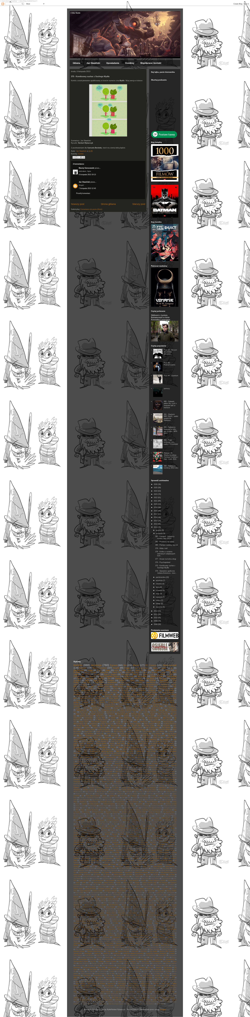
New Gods (95, 919)
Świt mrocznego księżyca (116, 1003)
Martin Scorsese (138, 775)
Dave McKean (88, 733)
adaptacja (83, 686)
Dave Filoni (98, 761)
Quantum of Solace (88, 781)
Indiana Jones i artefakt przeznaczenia (157, 862)
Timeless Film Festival (80, 787)
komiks (81, 154)
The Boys (162, 785)
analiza (160, 694)
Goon (84, 765)
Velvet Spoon (91, 979)
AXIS (128, 797)
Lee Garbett (113, 773)
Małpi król (119, 908)
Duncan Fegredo (154, 718)
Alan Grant (146, 706)
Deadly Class (140, 718)
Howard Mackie (84, 860)
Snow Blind (93, 959)
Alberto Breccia (93, 801)
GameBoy (77, 850)
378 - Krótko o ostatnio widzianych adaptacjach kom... (165, 554)
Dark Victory (104, 830)
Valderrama (77, 979)
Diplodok (107, 834)
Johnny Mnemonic (169, 876)
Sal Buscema (159, 781)
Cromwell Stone (150, 826)
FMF (91, 844)
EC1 (80, 735)
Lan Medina (148, 892)
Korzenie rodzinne (124, 888)
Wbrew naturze (78, 791)
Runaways (126, 949)
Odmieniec (158, 921)
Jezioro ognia (154, 872)
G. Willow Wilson (102, 720)
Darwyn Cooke (89, 692)
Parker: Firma (160, 927)
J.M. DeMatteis (85, 866)
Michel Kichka (111, 911)
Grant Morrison (125, 692)
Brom (91, 818)
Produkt (153, 779)
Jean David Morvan (150, 870)
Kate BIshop (86, 884)
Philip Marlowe (89, 931)
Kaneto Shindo (128, 882)
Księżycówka (79, 892)
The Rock (146, 971)
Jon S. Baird (96, 878)
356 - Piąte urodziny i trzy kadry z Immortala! (171, 442)
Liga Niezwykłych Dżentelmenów (103, 896)
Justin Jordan (96, 771)
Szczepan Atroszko (93, 965)
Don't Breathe (91, 836)
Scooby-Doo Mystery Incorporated (133, 953)
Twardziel (157, 975)
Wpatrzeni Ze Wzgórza (116, 791)
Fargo (154, 844)
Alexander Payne (120, 801)
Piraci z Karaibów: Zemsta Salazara (157, 931)
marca (158, 600)
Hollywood (135, 858)
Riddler (76, 945)
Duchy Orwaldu (141, 838)
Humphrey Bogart (142, 860)
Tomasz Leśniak (139, 787)
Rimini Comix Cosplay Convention (116, 945)
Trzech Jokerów (147, 975)
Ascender (152, 729)
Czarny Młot (100, 718)
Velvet (124, 749)
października (161, 577)
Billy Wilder (107, 813)
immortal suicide (82, 696)
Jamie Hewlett (100, 868)
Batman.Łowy (167, 809)
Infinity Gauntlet (86, 864)
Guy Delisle (148, 854)
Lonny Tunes (170, 896)
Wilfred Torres (165, 983)
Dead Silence (134, 832)
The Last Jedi (91, 971)
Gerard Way (165, 763)
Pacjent (76, 927)
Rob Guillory (85, 690)
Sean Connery (109, 955)
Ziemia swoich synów (112, 993)
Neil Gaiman (142, 676)
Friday (92, 848)
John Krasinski (114, 876)
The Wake (169, 971)
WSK (82, 981)
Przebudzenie (116, 937)
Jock (116, 769)
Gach (155, 848)
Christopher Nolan (117, 822)
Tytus (87, 977)
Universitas (148, 977)
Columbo (166, 824)
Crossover (77, 692)
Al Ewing (93, 684)
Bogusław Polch (153, 757)
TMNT (149, 747)
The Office (130, 971)
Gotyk (100, 854)
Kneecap (162, 886)
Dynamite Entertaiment (99, 840)
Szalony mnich (80, 965)
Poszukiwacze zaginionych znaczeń (142, 935)
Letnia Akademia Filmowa (129, 710)
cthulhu (145, 995)
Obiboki (107, 921)
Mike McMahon (146, 911)
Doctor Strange (125, 733)
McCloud (127, 908)
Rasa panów (119, 943)
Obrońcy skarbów (117, 921)
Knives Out (171, 886)
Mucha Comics (99, 668)
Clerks (95, 824)
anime (131, 751)
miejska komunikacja (168, 997)
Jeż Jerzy (110, 769)
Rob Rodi (155, 945)
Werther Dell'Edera (86, 716)
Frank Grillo (160, 846)
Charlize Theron (133, 731)
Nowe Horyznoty (82, 714)
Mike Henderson (134, 911)
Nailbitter (99, 917)
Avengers (110, 680)
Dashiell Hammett (123, 830)
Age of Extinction (97, 799)
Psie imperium (140, 939)
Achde (135, 797)
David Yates (97, 832)
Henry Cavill (84, 858)
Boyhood (107, 816)
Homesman (144, 858)
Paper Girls (142, 927)
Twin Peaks (165, 975)
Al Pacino (159, 799)
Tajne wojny (132, 967)
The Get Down (146, 969)
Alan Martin (167, 799)
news (141, 793)
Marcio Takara (108, 902)
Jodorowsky (128, 874)
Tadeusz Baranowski (162, 965)
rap (124, 999)
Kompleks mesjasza (104, 888)
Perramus (132, 929)
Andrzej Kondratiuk (109, 803)
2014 (156, 524)
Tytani (81, 977)
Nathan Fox (159, 917)
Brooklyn (98, 818)
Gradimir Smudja (109, 854)
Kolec (161, 771)
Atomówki (127, 807)
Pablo (150, 925)
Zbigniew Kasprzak (87, 993)
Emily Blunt (124, 842)
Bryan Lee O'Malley (103, 731)
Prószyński (77, 781)
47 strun (152, 795)
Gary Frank (119, 850)
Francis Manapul (119, 763)
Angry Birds (120, 803)
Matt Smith (136, 907)
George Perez (78, 852)
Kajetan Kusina (108, 882)
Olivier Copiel (86, 923)
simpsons (158, 793)
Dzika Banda (112, 840)
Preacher (76, 937)
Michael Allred (142, 743)
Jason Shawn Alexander (110, 870)
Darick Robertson (125, 718)
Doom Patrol (112, 836)
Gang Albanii (86, 850)
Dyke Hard (77, 840)
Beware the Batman (154, 812)
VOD (172, 977)
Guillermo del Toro (82, 737)
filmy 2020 (106, 997)
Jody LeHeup (139, 874)
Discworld (115, 834)
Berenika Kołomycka (128, 812)
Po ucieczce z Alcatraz (138, 933)
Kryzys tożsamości (84, 890)
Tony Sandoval (151, 787)
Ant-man (147, 803)
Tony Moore (108, 975)
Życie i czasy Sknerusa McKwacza (109, 753)
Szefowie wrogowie (108, 965)
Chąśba (127, 822)
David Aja (99, 733)
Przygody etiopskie (107, 939)
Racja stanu (155, 941)
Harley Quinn (128, 856)
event (116, 670)
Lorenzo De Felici (92, 898)
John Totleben (136, 876)
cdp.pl (145, 672)
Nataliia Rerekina (136, 917)
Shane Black (162, 955)
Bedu (101, 757)
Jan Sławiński (93, 63)
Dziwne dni (132, 840)
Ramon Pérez (109, 943)
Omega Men (106, 923)
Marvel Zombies (101, 904)
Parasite (150, 927)
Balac (82, 809)
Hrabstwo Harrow (106, 860)
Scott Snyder (171, 676)
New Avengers (169, 743)
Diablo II (83, 834)
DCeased (77, 733)
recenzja (96, 665)
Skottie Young (123, 747)
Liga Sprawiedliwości (149, 684)
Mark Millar (164, 680)
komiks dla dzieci (132, 672)
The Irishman (168, 969)
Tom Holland (157, 973)
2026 (156, 484)
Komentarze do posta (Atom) (91, 209)
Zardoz (90, 793)
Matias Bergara (110, 907)
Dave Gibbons (108, 761)
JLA (93, 866)
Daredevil (122, 680)
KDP (89, 882)
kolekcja (129, 706)
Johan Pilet (77, 876)
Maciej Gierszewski (86, 168)
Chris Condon (158, 820)
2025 (156, 488)
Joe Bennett (124, 769)
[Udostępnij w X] (78, 157)
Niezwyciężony (168, 721)
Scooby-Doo (116, 953)
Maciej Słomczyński (125, 900)
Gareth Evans (109, 850)
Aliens (143, 801)
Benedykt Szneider (98, 812)
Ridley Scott (99, 945)
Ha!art (83, 767)
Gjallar (132, 680)
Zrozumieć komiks (171, 993)
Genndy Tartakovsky (156, 850)
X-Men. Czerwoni (138, 989)
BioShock (132, 757)
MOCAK (103, 900)
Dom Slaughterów (159, 834)
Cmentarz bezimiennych (142, 824)
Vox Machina (114, 789)
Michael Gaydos (78, 911)
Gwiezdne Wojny (147, 686)
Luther (166, 898)
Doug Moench (146, 836)
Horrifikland (165, 858)
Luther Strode (133, 773)
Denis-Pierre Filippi (154, 832)
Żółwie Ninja (128, 753)
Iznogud (159, 864)
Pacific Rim (120, 723)
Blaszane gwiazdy (79, 816)
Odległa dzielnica (147, 921)
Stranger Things (96, 963)
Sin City (113, 747)
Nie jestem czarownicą (118, 919)
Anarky (174, 801)
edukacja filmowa (132, 793)
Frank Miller (122, 704)
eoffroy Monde (78, 997)
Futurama (116, 848)
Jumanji (143, 880)
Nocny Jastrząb (84, 745)
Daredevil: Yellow (79, 830)
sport (77, 1001)
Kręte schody (151, 890)
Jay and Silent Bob (136, 870)
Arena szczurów (80, 805)
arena (131, 995)
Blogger (163, 1009)
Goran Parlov (80, 854)
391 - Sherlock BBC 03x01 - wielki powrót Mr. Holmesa (171, 417)
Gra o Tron (139, 704)
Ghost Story (125, 852)
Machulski (90, 743)
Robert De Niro (165, 945)
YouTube (131, 991)
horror (108, 670)
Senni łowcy (120, 955)
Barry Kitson (104, 809)
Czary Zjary (154, 759)
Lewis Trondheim (86, 896)
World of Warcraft (111, 987)
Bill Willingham (122, 757)
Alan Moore (150, 678)
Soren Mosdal (108, 959)
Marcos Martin (94, 775)
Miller (172, 688)
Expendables (86, 763)
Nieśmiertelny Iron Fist (158, 919)
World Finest (100, 716)
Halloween (77, 856)
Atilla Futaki (111, 807)
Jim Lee (127, 739)
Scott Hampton (78, 955)
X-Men (99, 670)
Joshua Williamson (169, 708)
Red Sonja (146, 943)
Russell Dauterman (150, 745)
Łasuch (104, 795)
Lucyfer (117, 721)
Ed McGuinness (169, 840)
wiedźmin (151, 690)
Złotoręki (105, 995)
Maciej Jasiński (112, 900)
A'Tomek (116, 797)
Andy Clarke (127, 755)
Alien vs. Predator (133, 801)
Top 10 (85, 749)
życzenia (102, 702)
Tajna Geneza (112, 967)
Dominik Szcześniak (141, 733)
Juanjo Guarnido (84, 880)
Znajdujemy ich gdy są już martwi (101, 751)
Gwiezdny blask (169, 854)
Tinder (120, 973)
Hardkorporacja (106, 856)
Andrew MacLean (119, 729)
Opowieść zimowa (79, 925)
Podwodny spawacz (154, 933)
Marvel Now (116, 672)
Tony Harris (166, 747)
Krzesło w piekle (97, 890)
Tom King (115, 690)
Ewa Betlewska (78, 844)
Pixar (86, 933)
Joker (83, 688)
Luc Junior (123, 898)
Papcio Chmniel (132, 927)
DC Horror (112, 718)
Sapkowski (170, 745)
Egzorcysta (147, 761)
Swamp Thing (98, 785)
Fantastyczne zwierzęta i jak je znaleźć (126, 844)
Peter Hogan (150, 929)
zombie (93, 702)
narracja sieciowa (84, 999)
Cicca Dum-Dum (143, 822)
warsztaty (167, 793)
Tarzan (145, 785)
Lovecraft (102, 898)
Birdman (115, 813)
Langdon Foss (159, 892)
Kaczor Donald (90, 672)
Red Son (138, 943)
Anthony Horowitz (171, 803)
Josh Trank (145, 878)
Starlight (100, 961)
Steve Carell (145, 961)
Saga (117, 694)
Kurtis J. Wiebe (107, 892)
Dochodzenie (130, 834)
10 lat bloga (123, 795)
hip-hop (132, 997)
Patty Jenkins (78, 929)
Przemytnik (171, 937)
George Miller (115, 720)
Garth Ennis (106, 708)
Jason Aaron (128, 676)
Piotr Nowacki (115, 745)
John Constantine (87, 741)
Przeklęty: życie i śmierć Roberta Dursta (136, 937)
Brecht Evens (158, 816)
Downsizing (156, 836)
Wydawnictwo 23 (139, 791)
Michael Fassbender (168, 908)
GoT (131, 704)
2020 (156, 504)
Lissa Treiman (129, 896)
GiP (137, 720)
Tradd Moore (162, 787)
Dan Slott (86, 708)
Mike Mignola (150, 682)
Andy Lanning (138, 755)
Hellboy (142, 680)
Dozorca (164, 836)
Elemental (115, 842)
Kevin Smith (144, 741)
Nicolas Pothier (104, 919)
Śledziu (100, 678)
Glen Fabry (145, 852)
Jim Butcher (87, 874)
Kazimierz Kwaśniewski (107, 884)
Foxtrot (152, 846)
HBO (143, 720)
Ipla (119, 864)
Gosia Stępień (91, 854)
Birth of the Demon (126, 813)
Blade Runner (170, 813)
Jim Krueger (97, 874)
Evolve (172, 842)
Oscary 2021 (118, 925)
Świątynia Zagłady (131, 1003)
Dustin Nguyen (100, 698)
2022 (156, 497)
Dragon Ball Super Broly (81, 838)
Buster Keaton (144, 818)
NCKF (77, 917)
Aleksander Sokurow (106, 801)
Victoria (110, 979)
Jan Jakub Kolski (124, 868)
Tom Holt (166, 973)
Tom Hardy (115, 787)
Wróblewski (128, 791)
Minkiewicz (101, 913)
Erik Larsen (144, 842)
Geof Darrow (135, 735)
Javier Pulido (124, 870)
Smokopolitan (83, 959)
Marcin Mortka (101, 743)
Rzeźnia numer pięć (168, 949)
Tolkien (107, 787)
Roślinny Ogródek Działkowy (111, 949)
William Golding (97, 985)
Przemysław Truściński (158, 937)
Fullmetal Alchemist (143, 763)
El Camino (99, 842)
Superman (139, 670)
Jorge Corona (116, 878)
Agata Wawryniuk (84, 799)
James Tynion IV (163, 686)
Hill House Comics (123, 767)
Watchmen (136, 981)
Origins (89, 925)
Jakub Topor (146, 866)
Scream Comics (169, 781)
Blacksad (160, 813)
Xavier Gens (94, 991)
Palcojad (95, 927)
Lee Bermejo (93, 894)
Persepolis (140, 929)
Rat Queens (129, 943)
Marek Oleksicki (131, 902)
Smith (167, 957)
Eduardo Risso (110, 704)
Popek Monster (101, 935)
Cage (174, 818)
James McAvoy (169, 866)
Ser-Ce (85, 783)
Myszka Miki (78, 694)
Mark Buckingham (125, 775)
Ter (86, 969)
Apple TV (168, 755)
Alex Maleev (166, 727)
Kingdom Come (129, 771)
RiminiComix (132, 945)
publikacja (118, 999)
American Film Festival (130, 702)
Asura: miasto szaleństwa (98, 807)
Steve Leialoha (155, 961)
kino (92, 696)
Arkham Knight (92, 805)
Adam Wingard (155, 797)
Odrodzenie (167, 921)
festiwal (154, 672)
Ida (92, 862)
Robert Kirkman (156, 676)
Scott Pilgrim (78, 747)
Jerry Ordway (105, 872)
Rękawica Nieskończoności (95, 951)
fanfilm (92, 997)
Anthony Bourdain (157, 803)
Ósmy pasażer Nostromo (149, 1001)
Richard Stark (136, 714)
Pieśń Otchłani (112, 931)
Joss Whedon (167, 769)
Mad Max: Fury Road (148, 710)
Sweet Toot (108, 785)
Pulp (156, 939)
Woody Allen (99, 987)
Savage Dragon (149, 714)
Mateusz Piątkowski (163, 904)
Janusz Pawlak (84, 870)
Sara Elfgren (88, 953)
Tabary (139, 785)
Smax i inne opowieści (156, 957)
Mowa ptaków (113, 915)
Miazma (147, 908)
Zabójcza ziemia (159, 991)
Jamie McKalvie (111, 868)
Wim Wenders (121, 985)
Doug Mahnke (156, 733)
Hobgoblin (127, 858)
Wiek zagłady (122, 983)
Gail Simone (155, 763)
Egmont (113, 665)
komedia (152, 997)
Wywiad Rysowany (169, 749)
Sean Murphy (98, 690)
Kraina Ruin (165, 888)
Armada (112, 805)
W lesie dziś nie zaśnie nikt (146, 979)
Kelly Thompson (169, 884)
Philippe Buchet (100, 931)
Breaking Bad (148, 816)
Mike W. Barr (157, 911)
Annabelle (139, 803)
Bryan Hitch (88, 731)
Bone (88, 816)
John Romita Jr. (102, 741)
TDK (145, 965)
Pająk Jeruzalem (86, 927)
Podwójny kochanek (168, 933)
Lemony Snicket (149, 894)
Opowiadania (112, 63)
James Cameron (79, 739)
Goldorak (173, 852)
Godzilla (153, 852)
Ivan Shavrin (150, 864)
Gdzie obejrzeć (129, 850)
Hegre (146, 856)
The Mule (111, 971)
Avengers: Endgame (170, 807)
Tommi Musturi (97, 975)
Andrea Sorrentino (104, 729)
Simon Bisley (102, 747)
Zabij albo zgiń (147, 991)
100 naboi (139, 753)
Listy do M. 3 (139, 896)
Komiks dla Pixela (90, 888)
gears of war (150, 751)
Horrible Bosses (155, 858)
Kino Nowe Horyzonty (159, 741)
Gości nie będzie (159, 735)
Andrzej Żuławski (116, 755)
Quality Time (93, 941)
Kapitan (137, 882)
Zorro (148, 993)
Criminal (171, 731)
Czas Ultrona (172, 826)
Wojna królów (160, 985)
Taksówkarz (141, 967)
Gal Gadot (163, 848)
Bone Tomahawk (97, 816)
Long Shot (160, 896)
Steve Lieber (166, 961)
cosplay (138, 995)
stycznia (159, 607)
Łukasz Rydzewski (99, 727)
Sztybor (94, 725)
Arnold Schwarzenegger (137, 729)
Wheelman (173, 981)
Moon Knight (143, 712)
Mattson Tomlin (95, 908)
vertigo (90, 670)
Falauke (97, 844)
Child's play (135, 820)
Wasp (114, 981)
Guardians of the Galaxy (143, 698)
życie (163, 672)
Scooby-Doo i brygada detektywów (156, 953)
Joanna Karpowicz (150, 739)
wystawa (87, 727)
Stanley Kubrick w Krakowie (161, 783)
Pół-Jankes (83, 941)
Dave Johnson (119, 761)
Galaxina (171, 848)
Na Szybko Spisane (82, 777)
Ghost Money (105, 852)
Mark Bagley (162, 688)
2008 (156, 624)
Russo (134, 949)
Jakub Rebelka (100, 769)
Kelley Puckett (157, 884)
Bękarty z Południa (163, 716)
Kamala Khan (132, 741)
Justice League (84, 771)
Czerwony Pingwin (81, 828)
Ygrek (161, 791)
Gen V (138, 850)
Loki (153, 896)
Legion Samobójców (114, 894)
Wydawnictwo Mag (137, 987)
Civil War (173, 822)
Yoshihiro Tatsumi (171, 791)
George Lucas (118, 708)
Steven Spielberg (82, 725)
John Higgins (103, 876)
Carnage (98, 759)
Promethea (162, 779)
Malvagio (161, 710)
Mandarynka (86, 902)
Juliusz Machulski (133, 880)
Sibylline (107, 957)
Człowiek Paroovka (107, 828)
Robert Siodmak (120, 947)
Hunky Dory (153, 860)
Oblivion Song (156, 777)
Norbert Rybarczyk (106, 723)
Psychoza (150, 939)
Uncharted (109, 977)
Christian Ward (85, 822)
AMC (123, 797)
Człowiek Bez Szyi (165, 759)
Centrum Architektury (113, 820)
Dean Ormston (112, 733)
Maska (112, 743)
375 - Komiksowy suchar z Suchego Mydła (165, 567)
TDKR (151, 965)
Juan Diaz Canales (118, 741)
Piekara (96, 745)
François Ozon (83, 848)
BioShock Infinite (164, 729)
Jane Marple (166, 868)
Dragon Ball (102, 692)
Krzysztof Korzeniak (110, 890)
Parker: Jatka (170, 927)
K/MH (84, 882)
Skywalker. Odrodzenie (131, 957)
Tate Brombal (168, 967)
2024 (156, 491)
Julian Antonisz (121, 880)
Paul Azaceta (125, 700)
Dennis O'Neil (166, 832)
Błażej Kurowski (166, 818)
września (159, 580)
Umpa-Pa (101, 977)
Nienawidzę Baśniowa (112, 777)
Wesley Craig (149, 725)
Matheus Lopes (87, 907)
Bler (109, 678)
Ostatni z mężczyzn (97, 714)
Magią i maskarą (161, 900)
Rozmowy (89, 678)
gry (172, 668)
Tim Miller (112, 973)
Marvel (136, 665)
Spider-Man (104, 672)
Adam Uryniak (144, 797)
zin (82, 795)
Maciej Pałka (156, 773)
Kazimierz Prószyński (123, 884)
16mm (79, 678)
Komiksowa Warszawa (109, 710)
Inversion (113, 864)
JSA (98, 866)
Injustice (83, 769)
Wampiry (89, 981)
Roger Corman (165, 947)
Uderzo (116, 749)
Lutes (160, 898)
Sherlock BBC (90, 747)
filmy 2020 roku (116, 997)
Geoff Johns (125, 688)
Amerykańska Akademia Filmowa (91, 755)
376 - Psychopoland (162, 562)
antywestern (120, 793)
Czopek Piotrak (94, 828)
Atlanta (120, 807)
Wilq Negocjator (109, 985)
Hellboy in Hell (98, 767)
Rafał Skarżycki (87, 943)
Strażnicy (106, 963)
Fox (146, 846)
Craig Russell (121, 826)
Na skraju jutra (155, 743)
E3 (149, 840)
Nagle (87, 680)
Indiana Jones (159, 698)
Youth (138, 991)
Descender (97, 704)
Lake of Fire (138, 892)
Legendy (102, 894)
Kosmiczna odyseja (138, 888)
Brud (116, 818)
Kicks (110, 886)
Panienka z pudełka (134, 723)
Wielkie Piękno (133, 983)
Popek (92, 935)
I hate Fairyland (167, 767)
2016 (156, 517)
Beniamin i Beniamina (112, 812)
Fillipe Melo (114, 846)
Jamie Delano (90, 868)
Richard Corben (123, 714)
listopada (159, 533)
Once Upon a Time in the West (141, 923)
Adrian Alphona (113, 702)
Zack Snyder (170, 991)
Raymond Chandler (108, 781)
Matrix (119, 907)
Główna (76, 63)
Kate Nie (95, 884)
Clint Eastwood (120, 759)
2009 (156, 621)
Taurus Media (162, 714)
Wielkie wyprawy (145, 983)
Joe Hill (155, 874)
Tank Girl (150, 967)
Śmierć (95, 1003)
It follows (90, 769)
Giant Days (147, 735)
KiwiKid (92, 700)
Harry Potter (138, 856)
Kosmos (149, 888)
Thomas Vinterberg (100, 973)
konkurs (76, 702)
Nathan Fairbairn (148, 917)
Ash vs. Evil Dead (143, 805)
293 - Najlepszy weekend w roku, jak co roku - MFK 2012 (170, 430)
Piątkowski (145, 779)
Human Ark (146, 737)
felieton (98, 997)
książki (116, 668)
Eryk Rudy (153, 842)
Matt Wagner (145, 907)
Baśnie (141, 696)
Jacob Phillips (136, 866)
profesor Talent (108, 999)
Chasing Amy (126, 820)
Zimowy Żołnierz (100, 793)
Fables (104, 763)
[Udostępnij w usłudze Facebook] (81, 157)
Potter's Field (159, 935)
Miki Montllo (167, 911)
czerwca (159, 590)
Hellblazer (138, 692)
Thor (98, 688)
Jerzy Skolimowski (117, 872)
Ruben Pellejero (128, 781)
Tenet (81, 969)
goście (133, 690)
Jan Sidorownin (155, 868)
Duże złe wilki (170, 838)
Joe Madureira (165, 739)
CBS (171, 757)
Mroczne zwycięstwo (154, 915)
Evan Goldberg (163, 842)
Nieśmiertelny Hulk (80, 723)
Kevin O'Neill (102, 886)
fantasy (171, 700)
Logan (148, 896)
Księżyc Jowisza (171, 890)
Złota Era (86, 995)
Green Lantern (137, 765)
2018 (156, 511)
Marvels (124, 904)
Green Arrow (127, 765)
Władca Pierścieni (152, 791)
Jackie (127, 866)
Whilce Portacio (92, 983)
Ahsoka (128, 799)
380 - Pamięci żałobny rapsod (166, 545)
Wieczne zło (111, 983)
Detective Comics (86, 698)
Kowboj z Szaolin (79, 773)
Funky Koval (100, 848)
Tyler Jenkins (106, 749)
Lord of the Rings (79, 898)
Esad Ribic (171, 761)
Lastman (104, 773)
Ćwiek (92, 753)
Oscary (76, 690)
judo (138, 997)
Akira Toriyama (149, 799)
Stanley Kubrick (146, 783)
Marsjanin (171, 902)
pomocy (167, 388)
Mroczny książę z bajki (169, 915)
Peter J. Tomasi (122, 779)
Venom (155, 700)
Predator (84, 937)
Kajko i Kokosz (81, 710)
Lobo (172, 741)
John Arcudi (134, 769)
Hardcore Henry (95, 856)
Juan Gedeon (155, 878)
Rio (139, 945)
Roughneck (88, 949)
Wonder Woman (102, 791)
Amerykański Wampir (128, 696)
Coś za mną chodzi (89, 826)
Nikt (75, 745)
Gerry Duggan (128, 720)
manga (137, 706)
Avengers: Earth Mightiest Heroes (151, 807)
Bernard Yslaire (141, 812)
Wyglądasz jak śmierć (99, 989)
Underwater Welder (137, 977)
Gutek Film (139, 854)
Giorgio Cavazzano (133, 708)
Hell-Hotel (118, 737)
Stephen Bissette (111, 961)
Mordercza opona (79, 915)
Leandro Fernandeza (80, 894)
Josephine (136, 878)
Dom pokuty (170, 834)
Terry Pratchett (103, 969)
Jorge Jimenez (156, 769)
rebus (129, 999)
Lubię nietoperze (113, 898)
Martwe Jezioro (89, 904)
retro (134, 999)
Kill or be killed (118, 886)
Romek (174, 947)
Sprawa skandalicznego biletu (122, 783)
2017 (156, 514)
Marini (116, 775)
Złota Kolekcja (96, 995)
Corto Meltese (138, 759)
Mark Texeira (162, 902)
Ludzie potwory (144, 898)
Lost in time (123, 773)
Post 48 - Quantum (171, 376)
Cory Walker (159, 731)
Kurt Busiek (89, 773)
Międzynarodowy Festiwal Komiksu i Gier (121, 712)
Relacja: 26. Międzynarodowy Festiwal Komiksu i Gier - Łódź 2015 (171, 456)
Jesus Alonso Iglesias (141, 872)
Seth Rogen (93, 783)
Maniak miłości (96, 902)
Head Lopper (153, 720)
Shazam (102, 783)
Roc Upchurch (131, 947)
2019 (156, 507)
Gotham (91, 765)
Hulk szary (131, 860)
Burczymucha (119, 731)
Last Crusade (170, 892)
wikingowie (136, 1001)
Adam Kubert (124, 727)
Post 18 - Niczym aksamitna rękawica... (170, 352)
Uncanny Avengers (102, 789)
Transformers (145, 700)
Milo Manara (91, 913)
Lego (134, 894)
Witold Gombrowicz (133, 985)
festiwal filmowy (170, 694)
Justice (78, 882)
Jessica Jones (116, 739)
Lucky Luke (152, 688)
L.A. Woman (128, 892)
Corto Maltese (147, 731)
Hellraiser (167, 856)
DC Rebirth (80, 761)
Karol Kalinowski (107, 771)
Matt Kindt (120, 743)
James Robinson (79, 868)
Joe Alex (148, 874)
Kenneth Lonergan (79, 886)
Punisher (126, 745)
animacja (125, 690)
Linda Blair (119, 896)
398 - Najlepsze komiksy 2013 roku (171, 467)
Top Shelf (117, 975)
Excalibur (76, 763)
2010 (156, 618)
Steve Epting (137, 694)
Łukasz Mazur (113, 795)
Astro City (85, 807)
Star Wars (87, 682)
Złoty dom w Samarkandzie (119, 995)
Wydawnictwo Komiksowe (113, 706)
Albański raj (82, 801)
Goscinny (113, 692)
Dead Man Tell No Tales (121, 832)
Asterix (78, 807)
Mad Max (126, 721)
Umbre (93, 977)
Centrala (150, 696)
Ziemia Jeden (100, 993)
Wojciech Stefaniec (147, 985)
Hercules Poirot (95, 858)
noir (92, 686)
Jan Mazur (145, 868)
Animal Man (130, 803)
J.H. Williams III (168, 737)
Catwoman (145, 702)
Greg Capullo (126, 698)
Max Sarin (130, 743)
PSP (145, 925)
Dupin (162, 838)
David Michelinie (86, 832)
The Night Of (120, 971)
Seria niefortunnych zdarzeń (134, 955)
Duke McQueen (153, 838)
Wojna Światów (89, 791)
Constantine (88, 718)
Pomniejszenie (83, 935)
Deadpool (95, 708)
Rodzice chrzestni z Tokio (151, 947)
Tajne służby (122, 967)
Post (127, 935)
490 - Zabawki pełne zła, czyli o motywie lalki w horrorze (170, 404)
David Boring (135, 830)
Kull (87, 892)
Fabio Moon (95, 763)
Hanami (89, 767)
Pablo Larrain (159, 925)
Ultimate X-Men (95, 706)
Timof (107, 690)
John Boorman (144, 769)
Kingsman (139, 771)
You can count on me (119, 991)
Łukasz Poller (86, 1003)
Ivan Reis (141, 864)
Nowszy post (77, 204)
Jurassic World (172, 880)
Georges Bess (88, 852)
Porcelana (111, 935)
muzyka (97, 674)
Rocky (139, 947)
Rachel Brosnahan (143, 941)
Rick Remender (107, 694)
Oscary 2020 (108, 925)
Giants (133, 852)
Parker (85, 706)
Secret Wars (77, 783)
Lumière (153, 898)
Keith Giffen (136, 884)
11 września (133, 795)
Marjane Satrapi (151, 902)
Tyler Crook (95, 749)
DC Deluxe (161, 674)
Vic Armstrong (102, 979)
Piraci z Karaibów (139, 931)
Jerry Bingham (94, 872)
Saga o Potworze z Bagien (144, 781)
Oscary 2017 (100, 779)
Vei (84, 979)
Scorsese (171, 953)
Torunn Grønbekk (128, 975)
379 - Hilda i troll (161, 548)
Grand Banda (121, 854)
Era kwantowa (134, 842)
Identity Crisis (109, 862)
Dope (128, 761)
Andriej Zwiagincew (95, 803)
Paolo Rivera (121, 927)
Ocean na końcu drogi (132, 921)
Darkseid (112, 830)
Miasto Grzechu (137, 908)
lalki (158, 997)
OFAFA (147, 777)
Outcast (165, 704)
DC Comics (150, 665)
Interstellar (105, 864)
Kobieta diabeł (78, 888)
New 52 (136, 674)
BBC (77, 809)
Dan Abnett (89, 761)
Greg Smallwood (150, 765)
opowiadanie (112, 682)
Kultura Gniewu (79, 676)
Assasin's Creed (156, 805)
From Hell (114, 735)
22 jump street (143, 795)
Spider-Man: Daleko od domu (124, 959)
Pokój (75, 935)
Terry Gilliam (93, 969)
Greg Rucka (172, 735)
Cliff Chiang (103, 824)
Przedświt (171, 779)
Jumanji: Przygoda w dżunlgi (156, 880)
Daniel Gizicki (170, 828)
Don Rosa (162, 678)
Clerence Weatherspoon (83, 824)
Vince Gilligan (119, 979)
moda (75, 999)
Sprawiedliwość (169, 959)
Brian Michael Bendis (107, 684)
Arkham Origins (103, 805)
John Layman (125, 682)
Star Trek (93, 961)
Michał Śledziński (98, 712)
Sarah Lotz (97, 953)
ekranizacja (171, 995)
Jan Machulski (135, 868)
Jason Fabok (93, 739)
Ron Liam (79, 949)
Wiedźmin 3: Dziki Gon (137, 749)
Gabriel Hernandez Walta (143, 848)
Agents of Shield (161, 753)
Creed (146, 759)
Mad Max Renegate (139, 900)
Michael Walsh (160, 775)
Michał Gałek (90, 911)
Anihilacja (147, 755)
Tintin (126, 973)
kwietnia (159, 597)
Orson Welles (98, 925)
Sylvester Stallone (157, 963)
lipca (158, 587)
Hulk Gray (122, 860)
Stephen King (135, 961)
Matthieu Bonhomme (82, 908)
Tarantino (158, 967)
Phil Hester (79, 931)
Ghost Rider (115, 852)
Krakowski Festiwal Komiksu (107, 700)
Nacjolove (92, 917)
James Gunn (155, 708)
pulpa (85, 753)
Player (118, 933)
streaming (84, 1001)
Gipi (138, 852)
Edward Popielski (79, 842)
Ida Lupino (99, 862)
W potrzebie (160, 979)
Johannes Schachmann (90, 876)
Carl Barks (122, 684)
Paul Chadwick (98, 929)
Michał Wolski (100, 911)
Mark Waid (138, 682)
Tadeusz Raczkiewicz (89, 967)
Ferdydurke (171, 844)
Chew (116, 688)
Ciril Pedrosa (165, 822)
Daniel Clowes (159, 828)
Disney (167, 670)
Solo (100, 959)
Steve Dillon (87, 785)
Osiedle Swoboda (153, 704)
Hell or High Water (156, 856)
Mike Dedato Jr (122, 911)
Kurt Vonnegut (95, 892)
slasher (174, 999)
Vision (127, 979)
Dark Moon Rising (92, 830)
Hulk (133, 688)
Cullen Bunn (169, 702)
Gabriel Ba (124, 735)
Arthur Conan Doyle (129, 805)
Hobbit (133, 767)
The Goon (103, 725)
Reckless (118, 781)
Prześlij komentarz (83, 193)
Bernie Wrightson (111, 757)
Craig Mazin (110, 826)
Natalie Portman (123, 917)
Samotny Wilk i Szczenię (167, 951)
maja (158, 594)
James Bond (171, 698)
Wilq (158, 725)
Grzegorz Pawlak (163, 765)
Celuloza (101, 820)
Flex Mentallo (129, 846)
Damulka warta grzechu (145, 828)
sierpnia (159, 584)
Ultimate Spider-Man (133, 725)
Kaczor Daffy (97, 882)
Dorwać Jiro (122, 836)
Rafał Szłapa (98, 680)
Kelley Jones (146, 884)
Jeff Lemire (86, 674)
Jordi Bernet (105, 878)
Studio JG (127, 963)
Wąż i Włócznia (125, 989)
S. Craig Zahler (110, 951)
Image (127, 668)
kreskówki (142, 690)
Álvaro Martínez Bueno (93, 795)
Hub (115, 860)
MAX (97, 900)
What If (165, 981)
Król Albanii (122, 890)
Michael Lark (84, 712)
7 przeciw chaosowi (164, 795)
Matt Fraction (149, 775)
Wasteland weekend (124, 981)
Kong (114, 888)
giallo (125, 997)
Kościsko (156, 888)
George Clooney (169, 850)
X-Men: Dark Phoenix (151, 989)
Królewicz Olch (140, 890)
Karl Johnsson (163, 882)
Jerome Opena (83, 872)
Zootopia (142, 993)
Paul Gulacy (110, 779)
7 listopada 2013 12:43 (87, 188)
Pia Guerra (110, 714)
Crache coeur (101, 826)
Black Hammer (141, 757)
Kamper (118, 882)
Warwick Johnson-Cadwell (102, 981)
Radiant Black (166, 941)
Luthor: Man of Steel (80, 900)
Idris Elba (118, 862)
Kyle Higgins (118, 892)
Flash (110, 763)
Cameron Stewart (88, 759)
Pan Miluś (104, 927)
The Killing (81, 971)
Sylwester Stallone (170, 963)
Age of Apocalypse (152, 727)
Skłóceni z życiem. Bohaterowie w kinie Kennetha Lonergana (160, 317)
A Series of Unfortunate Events (89, 797)
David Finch (145, 830)
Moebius (152, 913)
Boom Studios (118, 686)
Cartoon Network (109, 759)
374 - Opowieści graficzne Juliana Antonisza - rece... (166, 572)
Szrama (135, 700)
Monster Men (161, 913)
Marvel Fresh (79, 670)
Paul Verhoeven (110, 929)
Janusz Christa (81, 700)
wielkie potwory (125, 1001)
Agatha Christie (137, 727)
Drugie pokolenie (118, 838)
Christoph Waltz (104, 822)
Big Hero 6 (89, 813)
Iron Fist (133, 864)
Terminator (153, 785)
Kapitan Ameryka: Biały (149, 882)
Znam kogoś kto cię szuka (129, 993)
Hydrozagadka (155, 767)
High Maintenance (107, 858)
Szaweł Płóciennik (137, 747)
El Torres (107, 842)
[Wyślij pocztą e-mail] (74, 157)
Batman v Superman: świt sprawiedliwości (148, 809)
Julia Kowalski (110, 880)
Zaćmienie (77, 993)
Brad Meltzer (116, 816)
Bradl (124, 816)
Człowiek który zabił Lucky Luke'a (125, 828)
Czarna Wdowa (161, 826)
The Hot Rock (157, 969)
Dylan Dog (86, 840)
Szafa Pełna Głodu (120, 785)
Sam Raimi (144, 951)
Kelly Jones (118, 771)
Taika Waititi (101, 967)
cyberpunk (140, 751)
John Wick (145, 876)
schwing (147, 999)
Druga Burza (107, 838)
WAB (77, 981)
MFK (171, 674)
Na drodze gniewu (96, 777)
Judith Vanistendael (97, 880)
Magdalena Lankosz (168, 773)
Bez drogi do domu (168, 812)
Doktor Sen (139, 834)
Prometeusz (106, 937)
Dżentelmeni (142, 840)
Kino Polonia (93, 710)
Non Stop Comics (142, 668)
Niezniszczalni (125, 777)
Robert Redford (96, 947)
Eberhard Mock (157, 840)
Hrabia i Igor (95, 860)
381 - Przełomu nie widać (164, 542)
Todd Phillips (134, 973)
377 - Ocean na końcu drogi (165, 559)
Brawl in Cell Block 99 (134, 816)
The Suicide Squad (157, 971)
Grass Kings (116, 765)
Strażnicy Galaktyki (122, 678)
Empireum (163, 761)
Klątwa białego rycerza (150, 886)
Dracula (172, 836)
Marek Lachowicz (106, 775)
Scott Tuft (99, 955)
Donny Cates (134, 684)
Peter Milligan (149, 723)
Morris (135, 721)
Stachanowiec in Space (81, 961)
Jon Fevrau (86, 878)
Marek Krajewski (119, 902)
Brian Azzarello (132, 686)
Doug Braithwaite (134, 836)
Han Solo (85, 856)
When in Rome (80, 983)
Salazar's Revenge (123, 951)
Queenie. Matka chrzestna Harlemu (111, 941)
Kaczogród (125, 674)
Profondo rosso (94, 937)
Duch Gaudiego (130, 838)
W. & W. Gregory (171, 979)
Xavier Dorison (83, 991)
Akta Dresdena (137, 716)
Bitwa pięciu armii (139, 813)
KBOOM (152, 680)
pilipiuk (99, 696)
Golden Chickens (163, 852)
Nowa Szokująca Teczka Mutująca (86, 921)
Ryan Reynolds (154, 949)
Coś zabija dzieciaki (163, 696)
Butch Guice (155, 818)
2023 (156, 494)
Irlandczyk (126, 864)
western (85, 702)
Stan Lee (136, 783)
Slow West (144, 957)
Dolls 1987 (148, 834)
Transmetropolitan (116, 725)
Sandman (164, 684)
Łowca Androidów (164, 1001)
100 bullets (113, 727)
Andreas (84, 803)
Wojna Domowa (154, 749)
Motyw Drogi (103, 915)
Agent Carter (119, 799)
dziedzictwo (161, 995)
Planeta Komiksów (107, 933)
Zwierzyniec (110, 793)
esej (86, 997)
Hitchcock (118, 858)
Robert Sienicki (108, 947)
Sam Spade (153, 951)
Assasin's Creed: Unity (170, 805)
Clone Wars (113, 824)
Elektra (155, 761)
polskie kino (149, 793)
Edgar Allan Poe (137, 761)
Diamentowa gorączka (95, 834)
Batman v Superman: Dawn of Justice (121, 809)
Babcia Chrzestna (85, 757)
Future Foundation (127, 848)
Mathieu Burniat (99, 907)
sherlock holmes (103, 686)
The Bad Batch (115, 969)
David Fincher (156, 830)
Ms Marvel (144, 721)
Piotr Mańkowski (134, 779)
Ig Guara (126, 862)
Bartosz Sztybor (158, 706)
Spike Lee (149, 959)
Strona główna (108, 204)
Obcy (100, 921)
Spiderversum (140, 959)
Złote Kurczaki (121, 751)
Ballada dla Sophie (92, 809)
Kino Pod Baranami (151, 771)
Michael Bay (155, 908)
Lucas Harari (133, 898)
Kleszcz (138, 886)
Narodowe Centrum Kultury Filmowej (163, 712)
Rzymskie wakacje (79, 951)
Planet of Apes (95, 933)
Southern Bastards (170, 723)
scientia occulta (157, 999)
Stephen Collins (123, 961)
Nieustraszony (155, 721)
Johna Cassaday (156, 876)
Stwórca (134, 963)
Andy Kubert (149, 716)
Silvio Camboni (117, 957)
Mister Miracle (132, 913)
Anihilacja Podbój (158, 755)
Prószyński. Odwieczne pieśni (124, 939)
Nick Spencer (164, 682)
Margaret (141, 902)
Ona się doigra (125, 923)
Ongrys (156, 923)
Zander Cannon (80, 793)
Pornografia (120, 935)
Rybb (161, 745)
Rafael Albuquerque (92, 694)
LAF (111, 721)
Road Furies (146, 945)
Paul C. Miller (88, 929)
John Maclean (125, 876)
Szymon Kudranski (122, 965)
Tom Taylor (99, 682)
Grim (149, 670)
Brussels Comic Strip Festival (129, 818)
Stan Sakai (126, 694)
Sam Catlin (135, 951)
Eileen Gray (89, 842)
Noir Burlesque (172, 919)
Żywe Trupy (160, 1003)
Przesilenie (77, 939)
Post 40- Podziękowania (169, 364)
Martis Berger (78, 904)
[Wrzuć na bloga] (76, 157)
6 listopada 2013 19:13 (87, 175)
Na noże (84, 917)
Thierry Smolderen (86, 973)
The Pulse (138, 971)
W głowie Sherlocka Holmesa (130, 789)
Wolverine (138, 678)
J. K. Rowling (168, 864)
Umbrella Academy (88, 789)
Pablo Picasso (170, 925)
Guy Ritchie (158, 854)
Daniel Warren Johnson (82, 704)
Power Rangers (169, 935)
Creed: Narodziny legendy (135, 826)
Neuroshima (85, 919)
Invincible (141, 688)
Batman (82, 668)
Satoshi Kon (107, 953)
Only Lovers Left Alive (167, 923)
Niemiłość (147, 919)
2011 (156, 614)
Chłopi (134, 822)
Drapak (92, 838)
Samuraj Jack (78, 953)
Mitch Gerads (143, 913)
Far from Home (145, 844)
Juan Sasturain (166, 878)
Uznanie (166, 977)
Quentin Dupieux (130, 941)
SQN (158, 723)
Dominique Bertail (79, 836)
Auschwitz (136, 807)
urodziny (102, 1001)
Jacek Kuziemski (107, 866)
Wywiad (163, 700)
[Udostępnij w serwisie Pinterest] (83, 157)
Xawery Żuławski (105, 991)
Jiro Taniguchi (107, 874)
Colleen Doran (156, 824)
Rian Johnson (156, 943)
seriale (163, 668)
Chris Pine (168, 820)
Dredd (99, 838)
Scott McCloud (89, 955)
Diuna (121, 834)
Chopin (149, 820)
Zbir (85, 751)
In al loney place (137, 862)
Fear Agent (161, 844)
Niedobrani (130, 919)
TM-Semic (131, 785)
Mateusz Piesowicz (148, 904)
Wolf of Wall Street (88, 987)
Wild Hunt (156, 983)
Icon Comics (84, 862)
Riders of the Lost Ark (86, 945)
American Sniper (165, 801)
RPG (98, 781)
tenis (96, 1001)
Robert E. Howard (84, 947)
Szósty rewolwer (136, 965)
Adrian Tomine (166, 797)
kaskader (144, 997)
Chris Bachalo (157, 702)
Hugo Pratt (135, 737)
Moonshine (171, 913)
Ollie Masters (96, 923)
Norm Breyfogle (137, 777)
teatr (91, 1001)
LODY (98, 773)
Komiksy (129, 63)
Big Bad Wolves (78, 813)
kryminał (158, 670)
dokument (153, 995)
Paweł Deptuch (122, 929)
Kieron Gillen (83, 721)
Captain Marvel (91, 820)
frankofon (166, 725)
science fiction (148, 674)
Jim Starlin (136, 739)
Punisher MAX (165, 939)
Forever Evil (139, 846)
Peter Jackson (160, 929)
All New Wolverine (152, 801)
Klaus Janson (130, 886)
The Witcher (170, 785)
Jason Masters (95, 870)
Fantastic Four (88, 720)
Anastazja (106, 755)
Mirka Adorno (122, 913)
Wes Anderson (156, 981)
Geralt (97, 852)
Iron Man (145, 708)
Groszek (130, 854)
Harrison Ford (97, 737)
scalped (140, 999)
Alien (77, 755)
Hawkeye (108, 737)
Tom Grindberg (145, 973)
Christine (94, 822)
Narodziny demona (110, 917)
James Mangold (158, 866)
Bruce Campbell (108, 818)
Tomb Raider (87, 975)
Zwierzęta (78, 995)
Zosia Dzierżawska (158, 993)
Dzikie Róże (122, 840)
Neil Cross (77, 919)
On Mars (115, 923)
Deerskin (143, 832)
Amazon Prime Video (87, 729)
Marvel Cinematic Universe (109, 676)
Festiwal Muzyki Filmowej (93, 846)
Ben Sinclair (85, 812)
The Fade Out (135, 969)
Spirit (108, 783)
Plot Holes (125, 933)
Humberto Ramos (143, 767)
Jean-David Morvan (164, 870)
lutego (158, 604)
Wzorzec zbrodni (114, 989)
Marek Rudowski (168, 692)
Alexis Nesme (172, 753)
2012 (156, 611)
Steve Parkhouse (84, 963)
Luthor (172, 898)
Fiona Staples (114, 698)
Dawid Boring (107, 832)
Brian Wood (163, 757)
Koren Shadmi (170, 771)
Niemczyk (139, 919)
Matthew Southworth (158, 907)
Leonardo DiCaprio (162, 894)
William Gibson (85, 985)
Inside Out (156, 737)
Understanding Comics (122, 977)
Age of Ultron (109, 799)
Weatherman (145, 981)
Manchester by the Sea (81, 775)
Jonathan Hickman (151, 692)
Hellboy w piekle (110, 767)
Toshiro (138, 975)
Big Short (98, 813)
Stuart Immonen (116, 963)
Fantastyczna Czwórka (93, 735)
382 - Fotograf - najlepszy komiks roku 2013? (164, 537)
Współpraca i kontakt (150, 63)
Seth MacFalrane (151, 955)
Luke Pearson (79, 743)
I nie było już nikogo (166, 860)
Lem (139, 894)
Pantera (111, 927)
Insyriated (96, 864)
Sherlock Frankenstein (87, 957)
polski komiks (116, 716)
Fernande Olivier (78, 846)
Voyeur (134, 979)
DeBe (155, 668)
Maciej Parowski (145, 773)
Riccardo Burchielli (168, 943)
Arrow (119, 805)
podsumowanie (96, 999)
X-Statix (78, 751)
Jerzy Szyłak (128, 872)
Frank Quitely (131, 763)
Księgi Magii (160, 890)
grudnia (159, 530)
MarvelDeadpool (114, 904)
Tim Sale (107, 688)
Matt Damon (126, 907)
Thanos (156, 747)
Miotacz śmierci (110, 913)
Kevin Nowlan (92, 886)
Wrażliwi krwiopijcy (123, 987)
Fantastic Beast (107, 844)
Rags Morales (98, 943)
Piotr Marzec (128, 931)
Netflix (91, 688)
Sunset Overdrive (144, 963)
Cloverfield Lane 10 (126, 824)
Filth (122, 846)
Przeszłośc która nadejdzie (91, 939)
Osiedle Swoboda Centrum (133, 925)
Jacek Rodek (119, 866)
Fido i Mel (106, 846)
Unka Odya (157, 977)
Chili (143, 820)
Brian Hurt (168, 816)
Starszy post (138, 204)
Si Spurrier (99, 957)
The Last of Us (101, 971)
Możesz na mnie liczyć (126, 915)
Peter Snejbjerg (171, 929)
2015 (156, 521)
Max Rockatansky (108, 908)
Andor (77, 803)
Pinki (120, 931)
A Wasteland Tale (106, 797)
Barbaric (95, 757)
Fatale (106, 735)
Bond (160, 690)
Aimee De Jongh (137, 799)
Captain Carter (80, 820)
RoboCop (136, 745)
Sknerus (92, 676)
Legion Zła (126, 894)
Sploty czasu (159, 959)
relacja (83, 684)
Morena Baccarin (92, 915)
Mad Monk (150, 900)
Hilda (127, 737)
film (125, 665)
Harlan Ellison (118, 856)
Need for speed (169, 917)
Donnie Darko (102, 836)
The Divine (125, 969)
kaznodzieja (162, 751)
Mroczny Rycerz (172, 775)
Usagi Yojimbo (149, 694)
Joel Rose (171, 874)
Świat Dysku (102, 1003)
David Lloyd (166, 830)
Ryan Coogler (143, 949)
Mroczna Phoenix (141, 915)
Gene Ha (145, 850)
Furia (108, 848)
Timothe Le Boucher (96, 787)
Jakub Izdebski (169, 665)
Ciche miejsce (155, 822)
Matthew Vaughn (171, 907)
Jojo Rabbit (77, 878)
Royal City (97, 949)
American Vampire (111, 696)
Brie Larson (84, 818)
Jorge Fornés (127, 878)
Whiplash (102, 983)
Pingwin (105, 745)
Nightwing (93, 723)
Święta (126, 716)
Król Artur (130, 890)
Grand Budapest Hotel (103, 765)
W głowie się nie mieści (149, 789)
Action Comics (149, 753)
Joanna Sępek (118, 874)
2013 (156, 527)
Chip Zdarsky (169, 690)
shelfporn (167, 999)
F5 (86, 844)
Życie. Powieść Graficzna (146, 1003)
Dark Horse (127, 670)
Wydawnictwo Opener (151, 987)
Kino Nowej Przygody (99, 721)
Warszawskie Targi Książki (166, 789)
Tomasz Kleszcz (126, 787)
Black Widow (151, 813)
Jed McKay (104, 739)
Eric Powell (167, 718)
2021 (156, 501)
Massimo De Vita (134, 904)
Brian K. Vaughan (110, 674)
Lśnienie (90, 900)
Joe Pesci (163, 874)
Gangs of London (97, 850)
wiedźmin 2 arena (113, 1001)
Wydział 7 (88, 989)
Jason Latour (165, 720)
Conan (129, 759)
